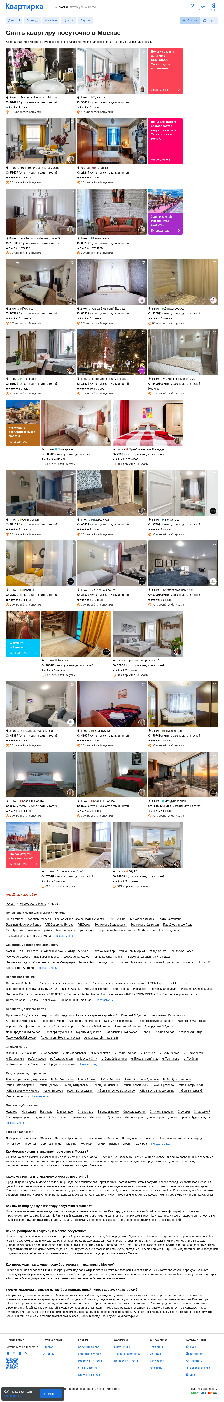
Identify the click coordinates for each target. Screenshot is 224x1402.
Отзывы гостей (88, 1368)
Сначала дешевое (162, 1111)
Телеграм (196, 1361)
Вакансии (156, 1368)
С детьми (184, 1111)
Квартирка (27, 7)
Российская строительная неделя (154, 989)
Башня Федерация (63, 962)
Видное (114, 1144)
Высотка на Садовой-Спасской (26, 962)
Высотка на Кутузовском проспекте (170, 962)
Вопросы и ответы (90, 1361)
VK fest (34, 1000)
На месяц (46, 1111)
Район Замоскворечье (20, 1085)
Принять (50, 1393)
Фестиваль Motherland (20, 983)
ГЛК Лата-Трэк (145, 930)
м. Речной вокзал (125, 1053)
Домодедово (130, 1138)
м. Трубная (191, 1058)
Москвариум (64, 930)
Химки (59, 1138)
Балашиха (149, 1138)
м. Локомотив (14, 1064)
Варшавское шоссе (46, 956)
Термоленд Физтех (142, 919)
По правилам (13, 1394)
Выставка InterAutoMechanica (86, 994)
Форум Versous (15, 1000)
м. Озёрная (148, 1053)
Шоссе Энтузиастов (76, 956)
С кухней (39, 1117)
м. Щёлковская (193, 1053)
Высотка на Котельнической (45, 951)
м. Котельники (15, 1058)
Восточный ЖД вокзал (95, 1026)
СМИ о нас (157, 1361)
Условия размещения (128, 1354)
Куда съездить (200, 1117)
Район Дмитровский (76, 1085)
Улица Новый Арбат (132, 951)
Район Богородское (80, 1090)
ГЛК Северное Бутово (59, 924)
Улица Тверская (78, 951)
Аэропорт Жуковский (58, 1032)
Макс (193, 1347)
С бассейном (57, 1117)
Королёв (86, 1144)
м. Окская (34, 1064)
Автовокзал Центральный (101, 1037)
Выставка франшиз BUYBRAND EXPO (31, 989)
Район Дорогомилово (177, 1079)
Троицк (100, 1144)
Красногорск (76, 1138)
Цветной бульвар (103, 951)
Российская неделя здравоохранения (63, 983)
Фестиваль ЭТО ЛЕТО (48, 994)
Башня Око (86, 962)
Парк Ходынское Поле (177, 924)
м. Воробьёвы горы (114, 1058)
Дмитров (141, 1144)
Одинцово (29, 1138)
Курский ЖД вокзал (88, 1032)
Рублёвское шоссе (18, 956)
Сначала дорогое (134, 1111)
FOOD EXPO (176, 983)
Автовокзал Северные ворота (57, 1026)
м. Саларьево (49, 1053)
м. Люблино (28, 1053)
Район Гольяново (62, 1079)
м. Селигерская (169, 1053)
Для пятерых (155, 1117)
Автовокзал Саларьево (167, 1015)
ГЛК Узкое (84, 924)
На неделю (29, 1111)
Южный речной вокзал (118, 1021)
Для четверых (134, 1117)
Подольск (30, 1144)
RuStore (25, 1353)
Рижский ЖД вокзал (128, 1026)
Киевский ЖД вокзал (134, 1015)
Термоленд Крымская (145, 924)
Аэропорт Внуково (53, 1021)
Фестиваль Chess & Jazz (196, 989)
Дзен (193, 1375)
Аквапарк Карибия (40, 930)
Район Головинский (135, 1085)
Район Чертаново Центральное (26, 1079)
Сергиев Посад (51, 1144)
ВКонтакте (197, 1354)
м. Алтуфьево (37, 1058)
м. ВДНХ (11, 1053)
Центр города (15, 919)
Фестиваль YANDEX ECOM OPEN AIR (134, 994)
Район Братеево (163, 1085)
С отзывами (78, 1117)
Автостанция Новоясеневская (60, 1037)
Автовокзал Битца (190, 1032)
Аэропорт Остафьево (20, 1026)
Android (14, 1353)
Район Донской (48, 1085)
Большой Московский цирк (23, 924)
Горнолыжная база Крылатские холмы (80, 919)
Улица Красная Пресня (109, 956)
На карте (12, 1111)
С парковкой (202, 1111)
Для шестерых (177, 1117)
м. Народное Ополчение (60, 1064)
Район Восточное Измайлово (116, 1090)
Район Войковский (191, 1090)
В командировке (108, 1111)
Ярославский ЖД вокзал (22, 1015)
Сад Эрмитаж (15, 930)
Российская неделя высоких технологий (118, 983)
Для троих (114, 1117)
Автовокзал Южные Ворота (155, 1021)
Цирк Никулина (169, 930)
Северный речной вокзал (158, 1032)
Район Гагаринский (190, 1085)
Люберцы (12, 1138)
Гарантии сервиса (90, 1354)
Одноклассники (200, 1368)
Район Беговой (110, 1079)
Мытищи (112, 1138)
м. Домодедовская (75, 1053)
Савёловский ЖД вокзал (121, 1032)
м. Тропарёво (170, 1058)
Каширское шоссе (181, 951)
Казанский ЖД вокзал (192, 1021)
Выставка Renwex (18, 994)
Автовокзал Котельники (21, 1021)
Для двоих (97, 1117)
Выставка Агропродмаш (178, 994)
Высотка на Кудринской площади (149, 956)
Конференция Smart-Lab (76, 1000)
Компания (156, 1347)
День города (121, 989)
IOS (8, 1353)
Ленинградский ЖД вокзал (23, 1032)
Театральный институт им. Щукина (28, 936)
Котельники (95, 1138)
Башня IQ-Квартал (131, 962)
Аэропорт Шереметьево (84, 1021)
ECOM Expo (156, 983)
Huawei (20, 1353)
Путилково (13, 1144)
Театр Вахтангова (169, 919)
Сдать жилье (122, 1347)
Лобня (127, 1144)
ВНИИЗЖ (203, 962)
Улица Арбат (157, 951)
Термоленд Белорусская (111, 924)
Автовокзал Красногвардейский (96, 1015)
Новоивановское (171, 1138)
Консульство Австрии (20, 968)
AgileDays (49, 1000)
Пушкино (70, 1144)
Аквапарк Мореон (39, 919)
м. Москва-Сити (87, 1058)
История (155, 1354)
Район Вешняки (16, 1096)
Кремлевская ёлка (96, 989)
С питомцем (85, 1111)
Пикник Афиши (70, 989)
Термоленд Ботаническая (115, 930)
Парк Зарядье (85, 930)
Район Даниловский (106, 1085)
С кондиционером (17, 1117)
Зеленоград (194, 1138)
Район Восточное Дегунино (156, 1090)
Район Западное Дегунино (141, 1079)
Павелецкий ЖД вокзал (21, 1037)
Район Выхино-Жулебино (22, 1090)
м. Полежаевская (61, 1058)
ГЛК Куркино (117, 919)
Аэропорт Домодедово (57, 1015)
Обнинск (45, 1138)
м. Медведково (100, 1053)
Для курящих (65, 1111)
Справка (48, 1347)
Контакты (48, 1354)
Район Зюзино (87, 1079)
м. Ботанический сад (144, 1058)
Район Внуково (53, 1090)
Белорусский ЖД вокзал (160, 1026)
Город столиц (106, 962)
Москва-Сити (14, 951)
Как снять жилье (88, 1347)
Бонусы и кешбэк (89, 1375)
